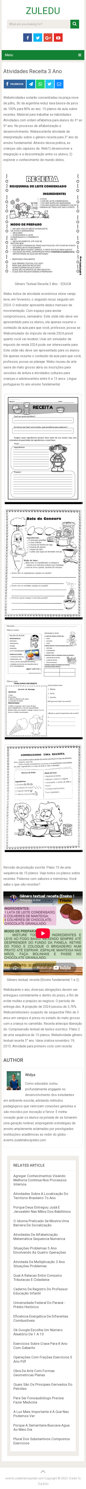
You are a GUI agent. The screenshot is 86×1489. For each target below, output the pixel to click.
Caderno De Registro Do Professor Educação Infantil (40, 1291)
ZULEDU (43, 10)
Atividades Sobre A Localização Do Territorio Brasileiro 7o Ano (40, 1196)
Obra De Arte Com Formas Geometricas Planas (34, 1373)
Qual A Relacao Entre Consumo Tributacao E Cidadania (37, 1277)
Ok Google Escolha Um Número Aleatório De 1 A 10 (38, 1332)
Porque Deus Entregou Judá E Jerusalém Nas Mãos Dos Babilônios (42, 1209)
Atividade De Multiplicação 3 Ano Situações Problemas (39, 1264)
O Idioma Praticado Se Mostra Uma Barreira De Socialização (41, 1223)
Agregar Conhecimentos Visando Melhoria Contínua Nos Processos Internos (40, 1180)
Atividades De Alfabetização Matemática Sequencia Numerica (39, 1236)
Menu (9, 55)
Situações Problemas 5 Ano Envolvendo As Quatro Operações (39, 1250)
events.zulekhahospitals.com (24, 1478)
